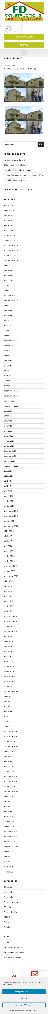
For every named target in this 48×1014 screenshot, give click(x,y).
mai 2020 (8, 541)
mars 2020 (8, 551)
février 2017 (9, 721)
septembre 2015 (11, 792)
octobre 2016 (9, 741)
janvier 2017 (9, 726)
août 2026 (8, 205)
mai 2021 (8, 486)
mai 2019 (8, 591)
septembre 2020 (11, 526)
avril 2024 (8, 321)
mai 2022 (8, 426)
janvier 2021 (9, 506)
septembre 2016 (11, 746)
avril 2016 (8, 761)
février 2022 (9, 441)
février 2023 (9, 381)
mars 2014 (8, 867)
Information (9, 892)
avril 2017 (8, 711)
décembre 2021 (10, 451)
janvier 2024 (9, 336)
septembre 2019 (11, 576)
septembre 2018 (11, 631)
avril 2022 (8, 431)
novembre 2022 (11, 396)
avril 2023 (8, 371)
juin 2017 (8, 701)
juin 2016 (8, 756)
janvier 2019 (9, 611)
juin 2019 (8, 586)
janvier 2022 (9, 446)
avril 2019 (8, 596)
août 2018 (8, 636)
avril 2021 (8, 491)
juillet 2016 (8, 751)
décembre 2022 (11, 391)
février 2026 (9, 235)
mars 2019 (8, 601)
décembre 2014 (10, 832)
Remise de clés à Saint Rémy (19, 68)
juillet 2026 (9, 210)
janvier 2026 (9, 240)
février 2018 (9, 666)
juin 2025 (8, 271)
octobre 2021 (9, 461)
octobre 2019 (9, 571)
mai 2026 (8, 220)
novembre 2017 (10, 681)
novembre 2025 (11, 250)
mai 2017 (8, 706)
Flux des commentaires (14, 952)
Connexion (8, 942)
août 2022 (8, 411)
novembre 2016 (10, 736)
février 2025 (9, 285)
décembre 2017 (10, 676)
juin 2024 (8, 311)
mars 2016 (8, 767)
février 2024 (9, 331)
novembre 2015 (10, 781)
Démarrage (9, 887)
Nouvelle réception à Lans (15, 180)
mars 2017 (8, 716)
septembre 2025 (11, 261)
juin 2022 (8, 421)
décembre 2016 (10, 731)
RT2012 (7, 917)
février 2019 (9, 606)
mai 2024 (8, 316)
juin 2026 (8, 215)
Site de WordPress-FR (13, 957)
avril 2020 (8, 546)
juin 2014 (8, 857)
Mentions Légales (31, 1011)
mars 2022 (8, 436)
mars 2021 (8, 496)
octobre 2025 (10, 255)
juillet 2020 (9, 531)
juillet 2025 (9, 266)
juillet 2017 (8, 696)
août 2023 (8, 351)
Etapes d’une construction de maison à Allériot (24, 175)
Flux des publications (13, 947)
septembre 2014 (11, 847)
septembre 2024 (11, 301)
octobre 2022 (10, 401)
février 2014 (9, 872)
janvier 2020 (9, 561)
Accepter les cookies (24, 992)
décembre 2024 (11, 296)
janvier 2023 (9, 386)
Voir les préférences (24, 1005)
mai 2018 (8, 651)
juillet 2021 (8, 476)
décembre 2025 (11, 245)
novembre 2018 (10, 621)
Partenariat (9, 897)
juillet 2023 (9, 356)
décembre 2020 (11, 511)
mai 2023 (8, 366)
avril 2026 (8, 225)
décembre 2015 (10, 777)
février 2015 (9, 822)
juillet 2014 (8, 852)
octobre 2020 (10, 521)
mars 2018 (8, 661)
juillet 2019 (8, 581)
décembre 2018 (10, 616)
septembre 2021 (11, 466)
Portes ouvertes (11, 902)
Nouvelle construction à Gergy (17, 170)
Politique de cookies (17, 1011)
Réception (8, 907)
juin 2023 (8, 361)
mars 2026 (8, 230)
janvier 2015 (9, 827)
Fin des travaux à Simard (14, 160)
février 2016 (9, 772)
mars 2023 (8, 376)
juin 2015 (8, 802)
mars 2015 (8, 817)
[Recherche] (41, 144)
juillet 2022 (9, 416)
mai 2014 (8, 862)
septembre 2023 (11, 346)
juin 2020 (8, 536)
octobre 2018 (9, 626)
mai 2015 (8, 807)
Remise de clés (10, 912)
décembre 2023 (11, 341)
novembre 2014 (10, 837)
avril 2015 (8, 812)
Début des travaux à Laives (15, 165)
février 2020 (9, 556)
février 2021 (9, 501)
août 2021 (8, 471)
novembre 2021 (10, 456)
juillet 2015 (8, 797)
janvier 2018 (9, 671)
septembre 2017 (11, 691)
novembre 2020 (11, 516)
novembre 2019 (10, 566)
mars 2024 (8, 326)
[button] (24, 53)
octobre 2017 (9, 686)
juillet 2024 (9, 306)
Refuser (24, 998)
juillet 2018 (8, 641)
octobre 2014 (9, 842)
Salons (7, 922)
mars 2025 (8, 280)
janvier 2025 (9, 291)
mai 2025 (8, 276)
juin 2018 (8, 646)
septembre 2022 (11, 406)
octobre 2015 (9, 786)
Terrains (7, 927)
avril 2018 (8, 656)
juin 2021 (8, 481)
